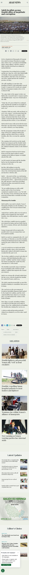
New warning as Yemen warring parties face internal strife (14, 438)
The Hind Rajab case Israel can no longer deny (10, 535)
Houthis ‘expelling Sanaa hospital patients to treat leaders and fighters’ (12, 388)
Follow (25, 51)
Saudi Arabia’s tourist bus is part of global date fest (10, 486)
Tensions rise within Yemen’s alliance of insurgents (13, 413)
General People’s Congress (9, 334)
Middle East (4, 533)
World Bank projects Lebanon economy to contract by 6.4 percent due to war (10, 468)
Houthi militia (16, 329)
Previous (2, 25)
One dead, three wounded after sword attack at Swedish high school (10, 461)
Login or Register (6, 564)
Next (27, 25)
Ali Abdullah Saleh (7, 332)
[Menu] (1, 2)
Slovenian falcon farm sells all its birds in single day (10, 473)
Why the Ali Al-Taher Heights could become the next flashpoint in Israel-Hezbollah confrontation (10, 545)
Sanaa (16, 332)
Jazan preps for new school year (9, 479)
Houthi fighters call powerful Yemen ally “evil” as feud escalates (14, 362)
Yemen (8, 329)
